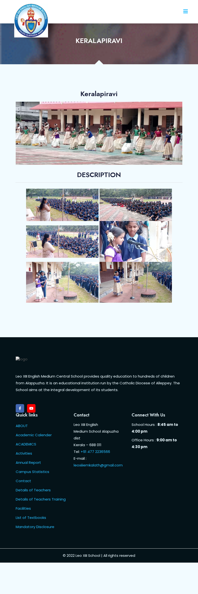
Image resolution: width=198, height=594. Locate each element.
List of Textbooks (31, 517)
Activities (24, 453)
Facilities (23, 508)
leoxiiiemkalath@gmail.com (98, 465)
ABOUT (22, 425)
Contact (23, 480)
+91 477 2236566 (95, 451)
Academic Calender (34, 434)
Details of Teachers (33, 490)
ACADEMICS (26, 444)
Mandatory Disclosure (35, 526)
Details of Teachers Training (41, 499)
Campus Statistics (32, 471)
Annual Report (28, 462)
